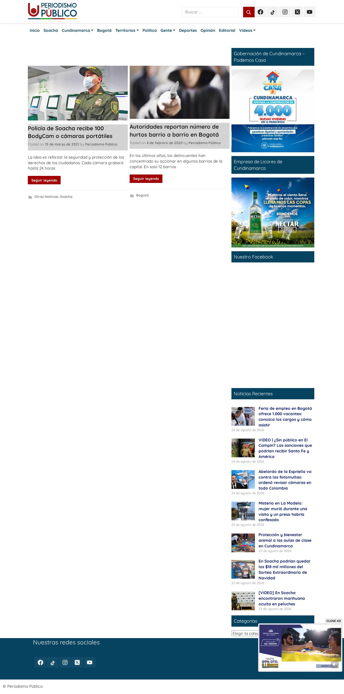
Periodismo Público (101, 144)
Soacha (66, 196)
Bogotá (142, 195)
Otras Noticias (46, 196)
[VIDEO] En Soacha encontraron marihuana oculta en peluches (282, 598)
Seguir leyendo (44, 180)
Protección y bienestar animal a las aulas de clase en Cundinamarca (285, 540)
